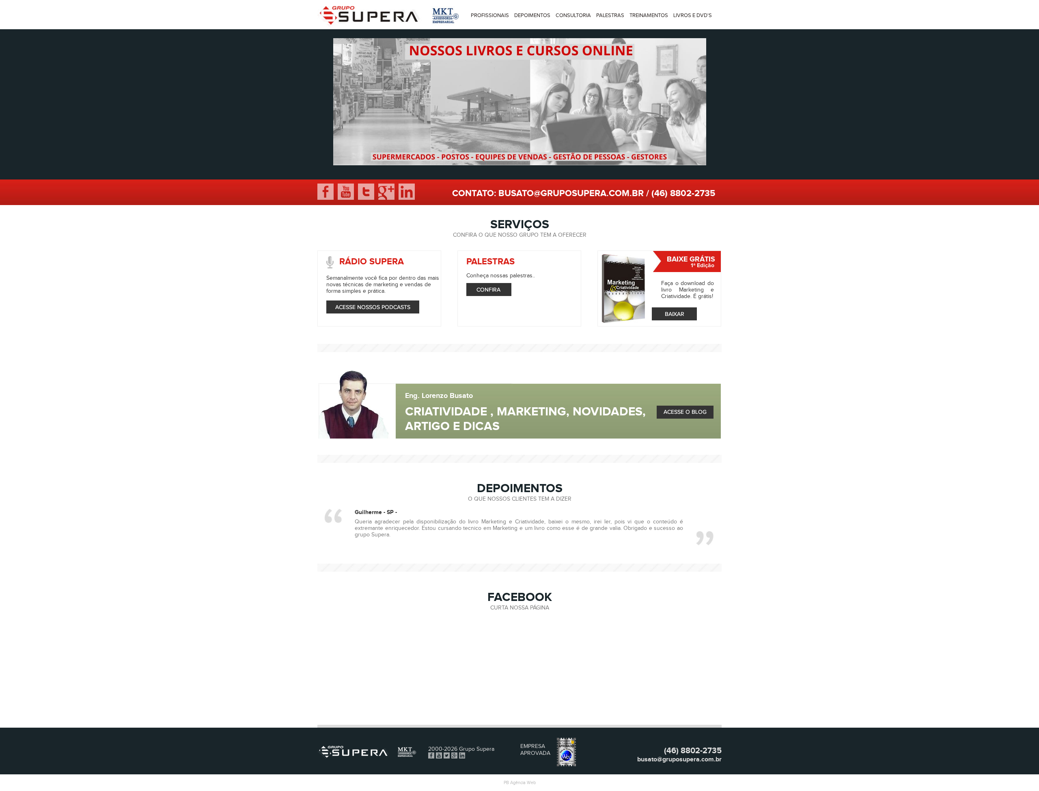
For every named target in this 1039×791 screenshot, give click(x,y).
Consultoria (573, 15)
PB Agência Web (520, 782)
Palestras (610, 15)
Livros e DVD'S (692, 15)
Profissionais (490, 15)
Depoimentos (532, 15)
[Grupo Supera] (388, 25)
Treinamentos (648, 15)
